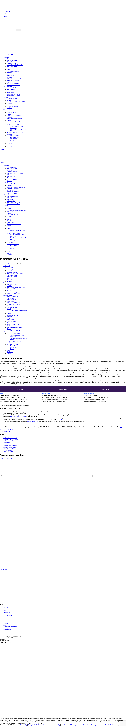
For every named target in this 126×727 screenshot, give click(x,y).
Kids (4, 15)
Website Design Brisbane (110, 725)
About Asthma (7, 622)
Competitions (7, 629)
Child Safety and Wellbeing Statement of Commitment (75, 725)
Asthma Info (6, 57)
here (121, 427)
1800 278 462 (10, 54)
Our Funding (10, 143)
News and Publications (13, 135)
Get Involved (7, 109)
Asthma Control (11, 89)
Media (12, 140)
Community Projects (12, 106)
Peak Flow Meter (8, 451)
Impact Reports (14, 137)
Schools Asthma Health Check (18, 102)
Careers (9, 145)
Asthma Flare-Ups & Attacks (15, 65)
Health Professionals (8, 11)
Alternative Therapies (13, 83)
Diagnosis (9, 62)
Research (5, 16)
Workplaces (10, 103)
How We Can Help (12, 98)
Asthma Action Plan (12, 88)
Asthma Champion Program (14, 118)
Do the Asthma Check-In (7, 458)
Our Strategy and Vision (13, 125)
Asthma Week (10, 111)
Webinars (9, 108)
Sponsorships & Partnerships (14, 115)
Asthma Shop (3, 569)
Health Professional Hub (10, 626)
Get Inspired (13, 138)
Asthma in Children (12, 68)
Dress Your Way (11, 112)
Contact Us (10, 146)
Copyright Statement (96, 725)
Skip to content (4, 0)
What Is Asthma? (11, 58)
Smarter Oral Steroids (13, 80)
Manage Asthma (7, 86)
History (12, 131)
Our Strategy (13, 128)
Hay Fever (10, 82)
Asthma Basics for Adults (10, 438)
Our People (10, 134)
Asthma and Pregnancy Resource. (20, 424)
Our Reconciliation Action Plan (18, 129)
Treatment (6, 74)
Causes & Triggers (12, 63)
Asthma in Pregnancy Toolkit (18, 416)
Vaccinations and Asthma (13, 85)
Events (9, 120)
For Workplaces (7, 450)
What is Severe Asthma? (13, 71)
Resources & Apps (8, 448)
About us (5, 123)
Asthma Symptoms (12, 60)
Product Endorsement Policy (52, 725)
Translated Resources (9, 615)
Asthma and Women (12, 66)
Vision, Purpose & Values (17, 126)
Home (1, 263)
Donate (5, 614)
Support (5, 97)
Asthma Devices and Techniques (16, 78)
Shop (4, 13)
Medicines (9, 77)
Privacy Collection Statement (36, 725)
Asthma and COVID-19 (13, 94)
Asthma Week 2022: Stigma (17, 121)
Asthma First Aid (11, 75)
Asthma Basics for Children (10, 439)
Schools (9, 100)
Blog (4, 610)
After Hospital (11, 92)
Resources (9, 72)
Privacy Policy (23, 725)
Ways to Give (10, 114)
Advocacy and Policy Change (15, 132)
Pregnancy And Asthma (13, 95)
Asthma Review (11, 91)
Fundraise (9, 117)
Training (9, 105)
